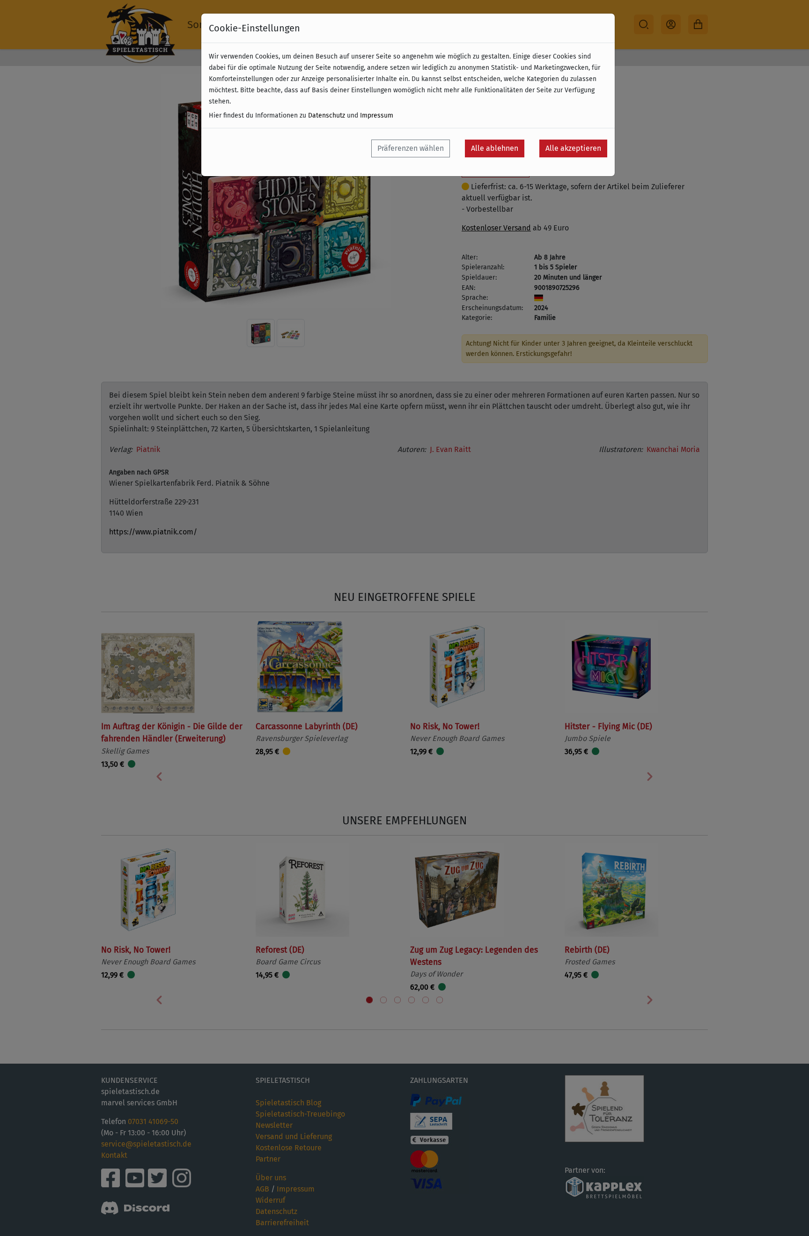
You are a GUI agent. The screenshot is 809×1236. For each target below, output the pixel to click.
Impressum (376, 115)
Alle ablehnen (494, 148)
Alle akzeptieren (573, 148)
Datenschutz (326, 115)
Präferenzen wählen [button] (410, 148)
